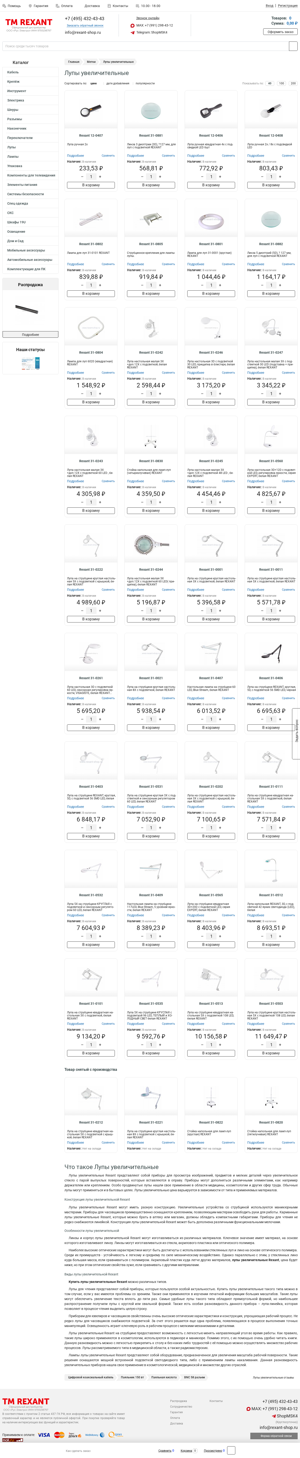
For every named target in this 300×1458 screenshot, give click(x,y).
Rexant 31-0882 (271, 244)
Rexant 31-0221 (151, 1122)
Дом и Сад (15, 241)
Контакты (120, 6)
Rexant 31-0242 (151, 352)
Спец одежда (17, 203)
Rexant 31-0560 (271, 461)
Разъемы (14, 119)
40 (269, 83)
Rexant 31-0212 (91, 1122)
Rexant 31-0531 (151, 786)
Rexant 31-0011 (271, 569)
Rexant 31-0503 (271, 1003)
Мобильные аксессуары (26, 250)
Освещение (16, 231)
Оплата (67, 6)
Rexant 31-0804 (91, 352)
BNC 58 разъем (194, 1377)
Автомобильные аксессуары (29, 260)
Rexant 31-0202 (211, 786)
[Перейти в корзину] (266, 21)
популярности (145, 83)
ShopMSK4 (287, 1415)
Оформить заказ (280, 32)
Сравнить (165, 1450)
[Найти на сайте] (293, 46)
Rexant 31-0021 (151, 678)
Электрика (15, 100)
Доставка (92, 6)
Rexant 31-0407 (211, 678)
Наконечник (16, 128)
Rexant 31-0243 (91, 461)
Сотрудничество (181, 1406)
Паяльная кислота (164, 1377)
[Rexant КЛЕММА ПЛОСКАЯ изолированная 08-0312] (47, 310)
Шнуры (12, 110)
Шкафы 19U (16, 222)
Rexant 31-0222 (91, 569)
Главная (73, 62)
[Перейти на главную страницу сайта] (28, 25)
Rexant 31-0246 (211, 352)
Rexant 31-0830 (151, 461)
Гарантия (41, 6)
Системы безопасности (25, 194)
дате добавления (117, 83)
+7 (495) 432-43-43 (84, 18)
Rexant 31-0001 (211, 569)
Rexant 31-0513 (211, 1003)
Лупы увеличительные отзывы (273, 1377)
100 (281, 83)
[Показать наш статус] (30, 363)
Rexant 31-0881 (151, 135)
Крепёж (13, 81)
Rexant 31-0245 (211, 461)
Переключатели (20, 138)
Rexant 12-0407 (91, 135)
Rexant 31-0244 (151, 569)
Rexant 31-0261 (91, 678)
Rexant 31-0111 (271, 786)
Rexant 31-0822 (211, 1122)
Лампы (13, 156)
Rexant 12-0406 (211, 135)
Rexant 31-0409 (151, 895)
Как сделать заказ (78, 1451)
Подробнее (30, 335)
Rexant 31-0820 (271, 1122)
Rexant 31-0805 (151, 244)
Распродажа (178, 1401)
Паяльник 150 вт (132, 1377)
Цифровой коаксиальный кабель (90, 1377)
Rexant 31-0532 (91, 895)
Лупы (11, 147)
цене (93, 83)
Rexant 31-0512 (271, 895)
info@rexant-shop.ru (278, 1427)
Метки (91, 62)
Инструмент (16, 91)
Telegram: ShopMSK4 (151, 32)
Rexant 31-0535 (151, 1003)
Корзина (186, 1450)
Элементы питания (22, 185)
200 (293, 83)
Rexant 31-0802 (91, 244)
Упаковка (14, 166)
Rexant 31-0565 (211, 895)
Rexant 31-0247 (271, 352)
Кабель (13, 72)
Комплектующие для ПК (26, 269)
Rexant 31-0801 (211, 244)
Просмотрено (213, 1450)
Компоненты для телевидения (31, 175)
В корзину (91, 185)
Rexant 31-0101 (91, 1003)
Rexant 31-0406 (271, 678)
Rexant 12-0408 (271, 135)
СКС (10, 213)
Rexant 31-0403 (91, 786)
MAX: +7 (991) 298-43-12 (154, 25)
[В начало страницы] (231, 1450)
